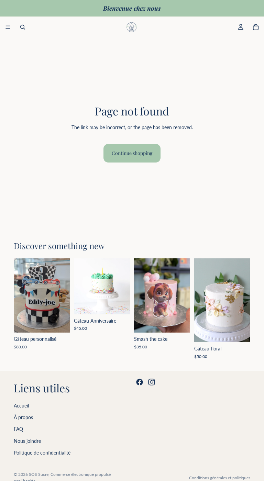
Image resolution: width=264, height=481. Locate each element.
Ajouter (185, 321)
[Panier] (255, 27)
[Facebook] (139, 382)
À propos (23, 417)
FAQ (18, 429)
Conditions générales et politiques (219, 477)
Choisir (245, 331)
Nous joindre (27, 441)
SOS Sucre (38, 474)
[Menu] (8, 27)
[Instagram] (151, 382)
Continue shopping (132, 153)
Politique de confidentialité (42, 453)
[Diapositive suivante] (62, 295)
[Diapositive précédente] (21, 295)
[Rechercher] (22, 27)
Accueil (21, 405)
